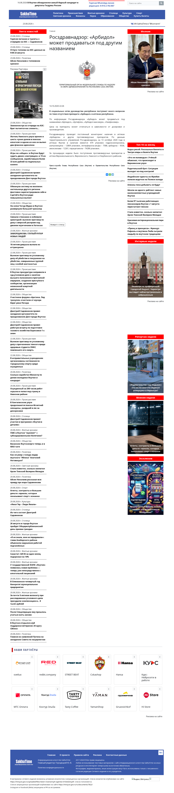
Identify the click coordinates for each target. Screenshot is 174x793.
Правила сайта (81, 755)
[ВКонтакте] (107, 174)
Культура (127, 13)
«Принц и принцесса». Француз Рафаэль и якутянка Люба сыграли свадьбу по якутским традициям (144, 231)
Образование (107, 16)
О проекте (65, 755)
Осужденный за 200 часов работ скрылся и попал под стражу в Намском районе (26, 391)
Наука (93, 16)
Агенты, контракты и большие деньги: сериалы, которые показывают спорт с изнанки (25, 493)
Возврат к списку (57, 225)
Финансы (80, 16)
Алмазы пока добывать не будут (143, 184)
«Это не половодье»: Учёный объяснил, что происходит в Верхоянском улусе (141, 160)
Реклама (97, 755)
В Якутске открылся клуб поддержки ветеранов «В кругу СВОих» (26, 626)
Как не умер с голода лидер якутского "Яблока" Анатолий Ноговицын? (25, 457)
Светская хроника (62, 16)
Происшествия (75, 13)
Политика (58, 13)
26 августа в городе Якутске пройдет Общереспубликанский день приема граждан (26, 526)
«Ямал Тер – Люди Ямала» (23, 504)
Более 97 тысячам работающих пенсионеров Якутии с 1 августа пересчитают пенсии (143, 204)
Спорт (139, 13)
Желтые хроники (96, 13)
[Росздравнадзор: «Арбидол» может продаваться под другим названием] (87, 78)
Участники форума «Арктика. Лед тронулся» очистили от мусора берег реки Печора (27, 300)
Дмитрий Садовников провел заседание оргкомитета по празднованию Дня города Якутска (28, 175)
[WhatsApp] (110, 174)
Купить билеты (141, 16)
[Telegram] (113, 174)
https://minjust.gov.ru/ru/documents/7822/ (75, 784)
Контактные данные (116, 755)
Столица (113, 13)
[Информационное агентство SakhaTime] (28, 14)
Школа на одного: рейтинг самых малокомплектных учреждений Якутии (144, 193)
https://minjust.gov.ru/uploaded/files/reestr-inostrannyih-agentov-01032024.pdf (42, 782)
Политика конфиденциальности (51, 767)
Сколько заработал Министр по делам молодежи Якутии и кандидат (26, 377)
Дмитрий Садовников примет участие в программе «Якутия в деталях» (26, 422)
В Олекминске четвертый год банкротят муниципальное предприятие (25, 584)
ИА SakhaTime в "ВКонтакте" (147, 23)
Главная (51, 755)
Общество (124, 16)
